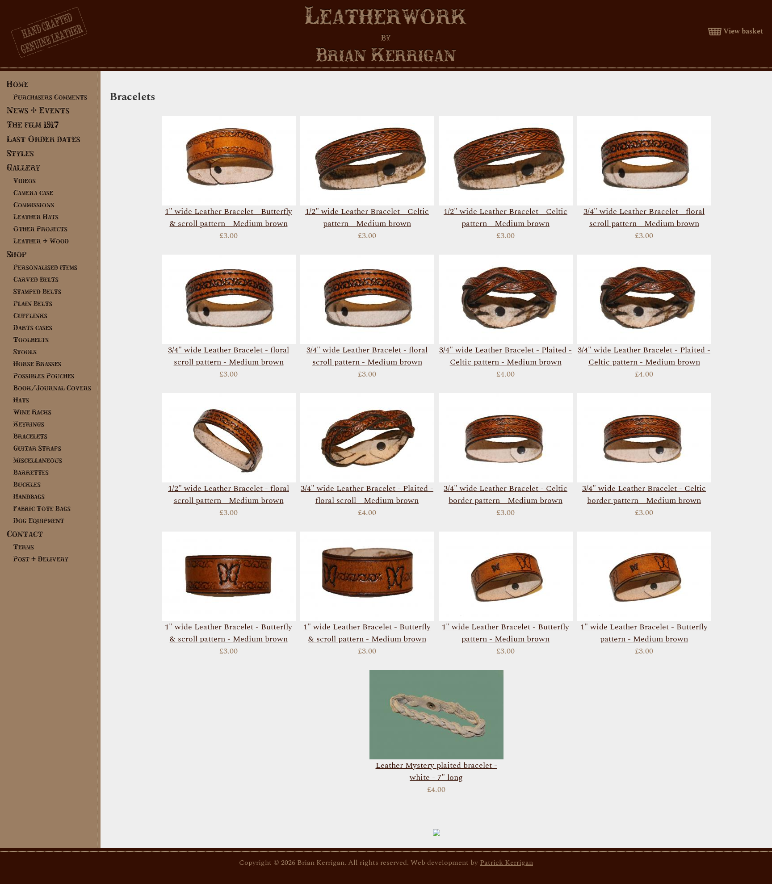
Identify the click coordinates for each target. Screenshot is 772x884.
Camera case (33, 192)
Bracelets (30, 436)
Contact (25, 533)
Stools (25, 351)
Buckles (27, 484)
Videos (24, 180)
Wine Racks (32, 411)
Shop (17, 254)
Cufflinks (30, 315)
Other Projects (40, 228)
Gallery (23, 167)
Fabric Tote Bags (42, 508)
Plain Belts (32, 303)
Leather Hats (36, 216)
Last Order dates (43, 138)
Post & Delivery (40, 558)
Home (18, 83)
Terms (23, 546)
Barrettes (31, 472)
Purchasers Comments (50, 96)
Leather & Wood (41, 240)
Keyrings (28, 423)
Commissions (33, 204)
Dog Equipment (38, 520)
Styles (20, 153)
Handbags (29, 496)
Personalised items (45, 267)
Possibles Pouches (43, 375)
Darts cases (32, 327)
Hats (21, 399)
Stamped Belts (37, 291)
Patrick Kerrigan (506, 862)
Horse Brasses (37, 363)
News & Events (38, 110)
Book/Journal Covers (52, 387)
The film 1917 (33, 124)
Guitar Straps (37, 448)
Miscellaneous (37, 460)
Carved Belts (36, 279)
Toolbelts (31, 339)
